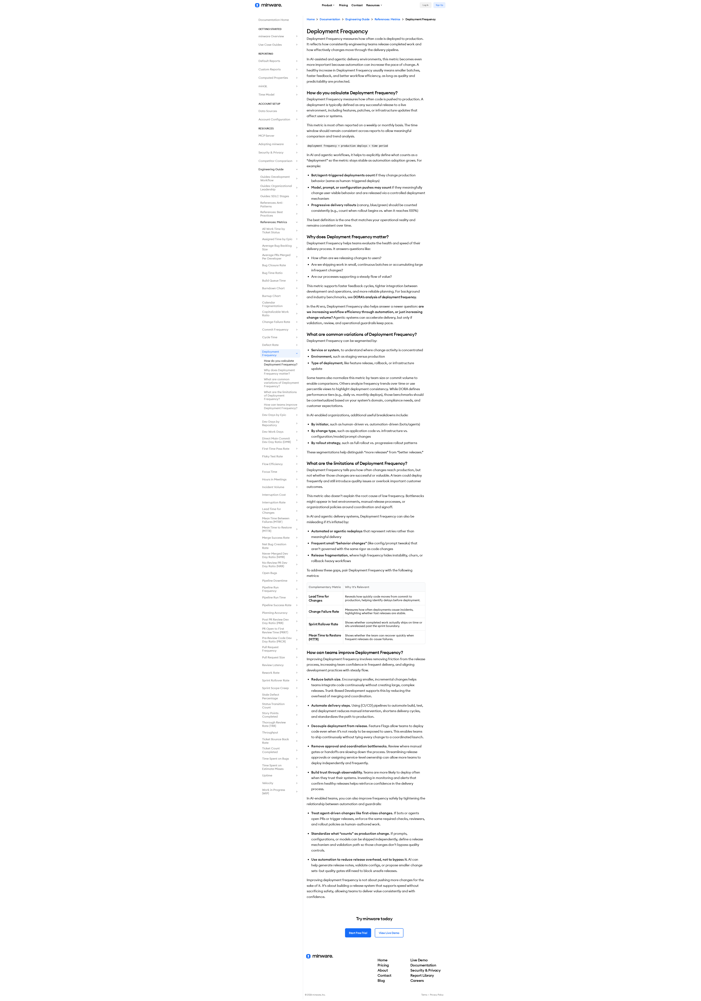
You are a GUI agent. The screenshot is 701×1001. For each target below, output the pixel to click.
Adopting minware (271, 144)
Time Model (266, 94)
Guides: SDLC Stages (274, 196)
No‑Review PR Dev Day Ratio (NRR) (274, 564)
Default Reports (269, 61)
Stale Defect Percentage (270, 696)
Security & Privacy (271, 152)
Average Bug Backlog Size (277, 247)
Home (311, 19)
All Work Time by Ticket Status (273, 230)
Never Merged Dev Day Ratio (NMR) (275, 555)
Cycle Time (269, 337)
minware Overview (271, 36)
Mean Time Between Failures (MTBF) (275, 520)
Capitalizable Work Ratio (275, 313)
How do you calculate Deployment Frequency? (280, 362)
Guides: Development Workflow (275, 178)
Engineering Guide (271, 169)
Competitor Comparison (275, 161)
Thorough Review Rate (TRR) (274, 724)
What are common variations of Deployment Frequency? (281, 382)
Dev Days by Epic (274, 415)
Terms (424, 994)
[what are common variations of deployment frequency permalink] (305, 334)
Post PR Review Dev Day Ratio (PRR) (275, 621)
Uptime (267, 775)
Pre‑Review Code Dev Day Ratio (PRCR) (277, 639)
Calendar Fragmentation (272, 304)
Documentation (330, 19)
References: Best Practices (271, 213)
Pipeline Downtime (274, 580)
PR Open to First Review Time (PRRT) (275, 630)
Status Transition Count (273, 705)
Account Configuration (274, 119)
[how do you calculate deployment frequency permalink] (305, 92)
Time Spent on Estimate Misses (273, 767)
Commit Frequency (275, 329)
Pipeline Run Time (274, 597)
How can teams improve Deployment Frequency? (280, 406)
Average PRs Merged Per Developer (276, 256)
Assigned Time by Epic (277, 239)
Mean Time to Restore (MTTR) (277, 529)
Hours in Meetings (274, 479)
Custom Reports (269, 69)
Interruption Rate (274, 502)
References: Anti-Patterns (271, 204)
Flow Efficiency (272, 464)
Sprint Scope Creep (275, 688)
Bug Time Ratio (272, 273)
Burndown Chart (273, 288)
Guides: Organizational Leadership (276, 187)
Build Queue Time (274, 280)
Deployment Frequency (270, 353)
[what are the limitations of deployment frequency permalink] (305, 463)
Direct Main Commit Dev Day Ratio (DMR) (276, 440)
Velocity (267, 783)
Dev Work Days (272, 431)
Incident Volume (273, 487)
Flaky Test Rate (272, 456)
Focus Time (269, 471)
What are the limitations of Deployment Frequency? (280, 395)
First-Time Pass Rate (275, 448)
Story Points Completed (270, 714)
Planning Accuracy (275, 613)
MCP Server (266, 135)
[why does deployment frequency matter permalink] (305, 236)
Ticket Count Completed (271, 750)
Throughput (270, 732)
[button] (328, 5)
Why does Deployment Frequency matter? (279, 371)
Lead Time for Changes (271, 510)
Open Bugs (269, 573)
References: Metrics (273, 222)
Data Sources (267, 111)
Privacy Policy (437, 994)
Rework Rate (270, 672)
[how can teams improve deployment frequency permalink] (305, 652)
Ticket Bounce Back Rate (275, 740)
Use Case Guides (270, 44)
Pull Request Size (273, 657)
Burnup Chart (271, 296)
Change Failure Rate (276, 322)
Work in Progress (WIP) (273, 791)
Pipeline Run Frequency (270, 589)
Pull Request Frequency (270, 648)
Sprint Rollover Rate (275, 680)
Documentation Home (273, 20)
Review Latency (273, 665)
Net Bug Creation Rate (274, 545)
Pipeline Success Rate (276, 605)
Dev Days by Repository (270, 423)
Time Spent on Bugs (275, 758)
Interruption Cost (274, 494)
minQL (262, 86)
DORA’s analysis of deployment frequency (384, 297)
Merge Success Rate (276, 537)
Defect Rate (270, 345)
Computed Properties (273, 77)
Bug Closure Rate (274, 265)
